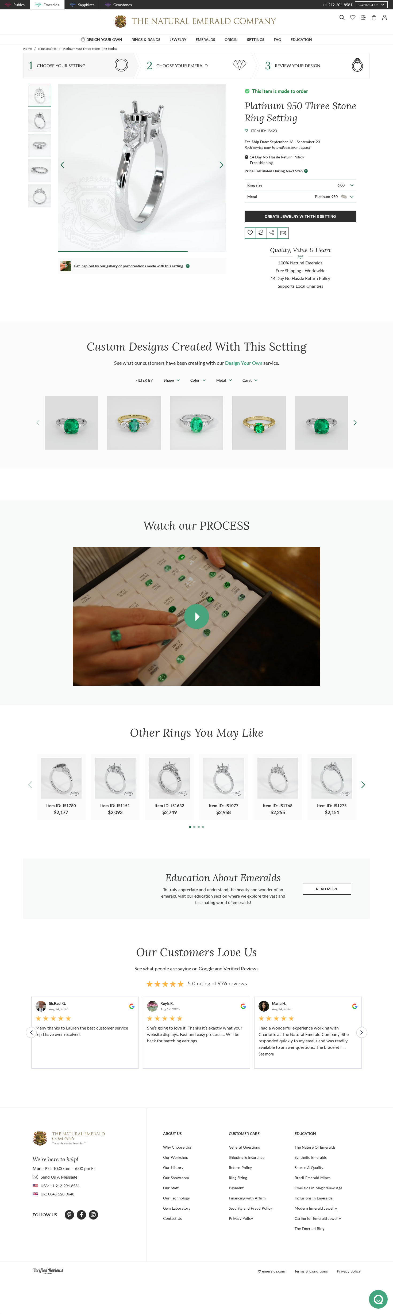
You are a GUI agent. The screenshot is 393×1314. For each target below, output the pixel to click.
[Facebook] (81, 1214)
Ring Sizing (238, 1177)
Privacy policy (349, 1271)
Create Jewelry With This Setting (300, 216)
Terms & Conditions (311, 1271)
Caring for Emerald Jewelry (318, 1218)
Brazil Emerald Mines (312, 1177)
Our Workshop (175, 1157)
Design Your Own (243, 363)
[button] (221, 164)
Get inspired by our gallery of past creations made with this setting (128, 266)
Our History (173, 1167)
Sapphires (86, 4)
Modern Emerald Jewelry (316, 1208)
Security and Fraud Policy (250, 1208)
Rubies (19, 4)
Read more (333, 890)
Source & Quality (309, 1167)
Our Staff (171, 1188)
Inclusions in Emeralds (313, 1198)
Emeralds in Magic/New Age (318, 1188)
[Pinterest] (69, 1214)
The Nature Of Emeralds (315, 1147)
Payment (236, 1188)
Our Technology (176, 1198)
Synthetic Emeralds (311, 1157)
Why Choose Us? (177, 1147)
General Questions (244, 1147)
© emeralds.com (271, 1271)
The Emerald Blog (309, 1228)
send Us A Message (59, 1176)
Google (206, 968)
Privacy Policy (241, 1218)
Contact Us (172, 1218)
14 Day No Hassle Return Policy (277, 157)
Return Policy (240, 1167)
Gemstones (122, 4)
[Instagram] (93, 1214)
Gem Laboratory (176, 1208)
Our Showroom (176, 1177)
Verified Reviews (241, 968)
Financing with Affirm (247, 1198)
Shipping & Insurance (246, 1157)
